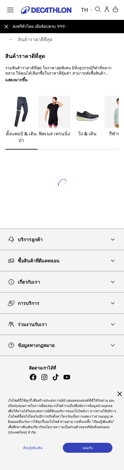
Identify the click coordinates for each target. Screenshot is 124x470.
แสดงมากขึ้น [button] (16, 79)
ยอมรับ (88, 448)
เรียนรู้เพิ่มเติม (33, 448)
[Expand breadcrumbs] (10, 39)
